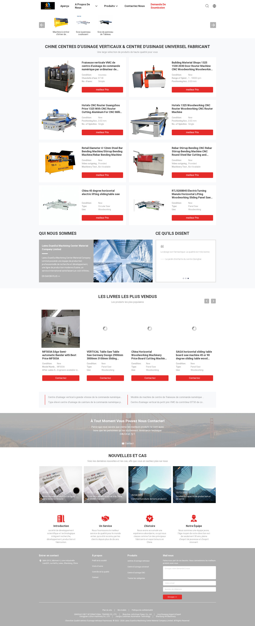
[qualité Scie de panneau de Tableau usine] (105, 22)
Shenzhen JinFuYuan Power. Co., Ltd (137, 614)
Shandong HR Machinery (166, 616)
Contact (95, 577)
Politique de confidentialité (142, 610)
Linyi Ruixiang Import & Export (169, 614)
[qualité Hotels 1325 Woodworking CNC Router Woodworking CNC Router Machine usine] (149, 120)
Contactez (60, 378)
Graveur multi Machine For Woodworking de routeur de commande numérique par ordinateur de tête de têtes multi (168, 402)
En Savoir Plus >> (51, 276)
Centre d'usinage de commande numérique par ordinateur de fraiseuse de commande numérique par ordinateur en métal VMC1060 (85, 402)
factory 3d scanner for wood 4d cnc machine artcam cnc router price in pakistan (193, 355)
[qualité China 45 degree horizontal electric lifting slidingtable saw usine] (59, 205)
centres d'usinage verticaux (138, 561)
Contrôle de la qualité (100, 572)
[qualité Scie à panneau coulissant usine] (83, 22)
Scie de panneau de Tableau (105, 33)
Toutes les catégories (136, 578)
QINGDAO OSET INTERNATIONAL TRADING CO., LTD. (95, 614)
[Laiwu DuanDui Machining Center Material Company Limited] (48, 5)
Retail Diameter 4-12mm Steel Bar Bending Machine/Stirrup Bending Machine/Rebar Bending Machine (102, 151)
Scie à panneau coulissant (83, 33)
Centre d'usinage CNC (136, 573)
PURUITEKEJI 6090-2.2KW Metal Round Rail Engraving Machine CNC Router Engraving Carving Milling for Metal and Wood (148, 358)
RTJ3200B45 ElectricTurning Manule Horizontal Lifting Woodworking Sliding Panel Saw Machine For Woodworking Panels (191, 197)
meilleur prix (102, 89)
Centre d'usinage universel (138, 567)
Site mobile (121, 610)
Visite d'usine (97, 566)
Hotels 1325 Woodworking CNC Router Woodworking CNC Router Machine (192, 109)
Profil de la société (99, 561)
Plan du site (107, 610)
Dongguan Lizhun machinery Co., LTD (95, 616)
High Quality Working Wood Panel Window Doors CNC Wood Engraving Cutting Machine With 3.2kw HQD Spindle (103, 358)
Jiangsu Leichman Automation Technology (132, 616)
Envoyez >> (172, 597)
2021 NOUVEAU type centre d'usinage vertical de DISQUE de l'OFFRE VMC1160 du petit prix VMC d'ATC (85, 397)
